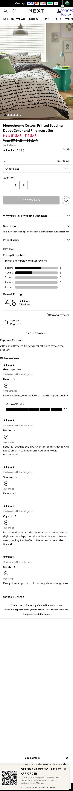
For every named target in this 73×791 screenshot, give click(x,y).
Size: (5, 161)
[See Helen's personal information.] (13, 379)
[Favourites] (14, 11)
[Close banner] (64, 768)
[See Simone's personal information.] (15, 477)
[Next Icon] (36, 11)
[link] (5, 11)
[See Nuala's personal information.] (14, 430)
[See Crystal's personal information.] (15, 516)
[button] (5, 115)
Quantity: (8, 177)
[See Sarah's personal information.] (14, 566)
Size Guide (63, 161)
